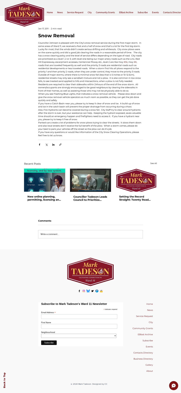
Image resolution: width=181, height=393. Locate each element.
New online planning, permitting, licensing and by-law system (44, 198)
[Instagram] (83, 291)
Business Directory (143, 358)
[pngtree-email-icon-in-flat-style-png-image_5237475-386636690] (101, 291)
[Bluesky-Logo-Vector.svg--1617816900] (88, 291)
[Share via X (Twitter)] (46, 144)
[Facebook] (79, 291)
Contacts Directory (143, 352)
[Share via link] (60, 144)
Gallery (149, 365)
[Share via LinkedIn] (53, 144)
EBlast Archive (145, 334)
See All (153, 163)
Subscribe (148, 340)
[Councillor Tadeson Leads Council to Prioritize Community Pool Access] (90, 180)
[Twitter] (92, 291)
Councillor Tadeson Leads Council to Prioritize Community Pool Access (90, 198)
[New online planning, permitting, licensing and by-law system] (44, 180)
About (149, 371)
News (150, 310)
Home (149, 304)
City (151, 322)
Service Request (144, 316)
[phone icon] (96, 291)
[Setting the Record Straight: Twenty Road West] (136, 180)
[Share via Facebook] (39, 144)
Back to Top (4, 380)
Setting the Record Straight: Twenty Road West (134, 198)
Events (149, 346)
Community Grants (142, 328)
